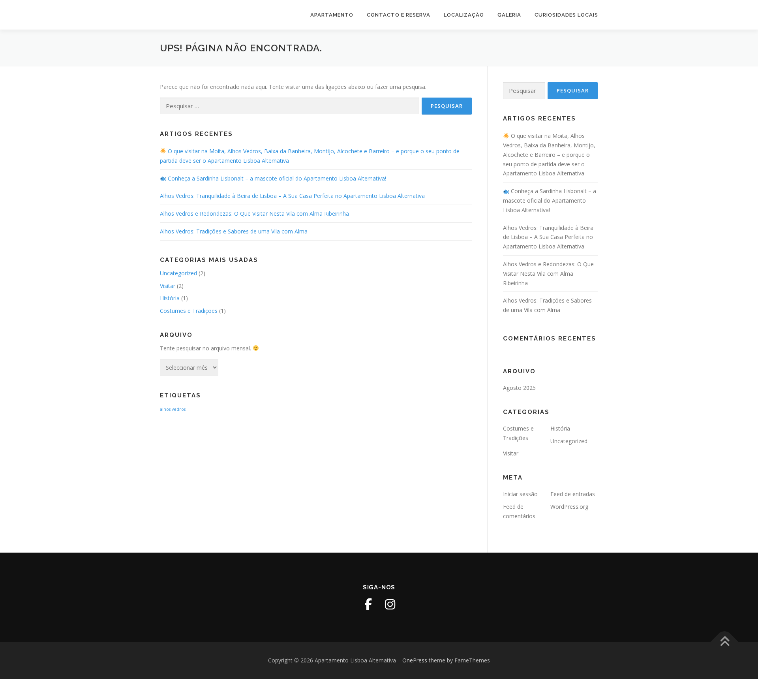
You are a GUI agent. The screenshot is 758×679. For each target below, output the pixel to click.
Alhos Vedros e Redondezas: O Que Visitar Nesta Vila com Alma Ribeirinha (254, 213)
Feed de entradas (572, 494)
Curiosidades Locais (566, 15)
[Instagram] (390, 604)
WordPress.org (569, 506)
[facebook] (368, 604)
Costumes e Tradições (189, 310)
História (170, 298)
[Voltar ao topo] (725, 642)
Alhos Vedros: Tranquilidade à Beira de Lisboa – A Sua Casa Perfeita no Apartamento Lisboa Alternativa (292, 195)
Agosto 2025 (519, 387)
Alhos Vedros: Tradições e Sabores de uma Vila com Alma (234, 231)
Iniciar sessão (520, 494)
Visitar (167, 286)
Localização (464, 15)
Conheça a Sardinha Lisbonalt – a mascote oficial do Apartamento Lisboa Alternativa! (276, 178)
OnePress (414, 660)
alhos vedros (173, 409)
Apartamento (331, 15)
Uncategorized (178, 273)
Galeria (509, 15)
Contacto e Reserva (398, 15)
